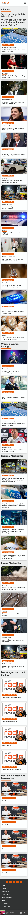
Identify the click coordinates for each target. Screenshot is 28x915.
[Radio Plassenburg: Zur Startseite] (12, 2)
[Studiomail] (17, 882)
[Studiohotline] (21, 882)
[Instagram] (14, 882)
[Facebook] (10, 882)
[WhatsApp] (7, 882)
